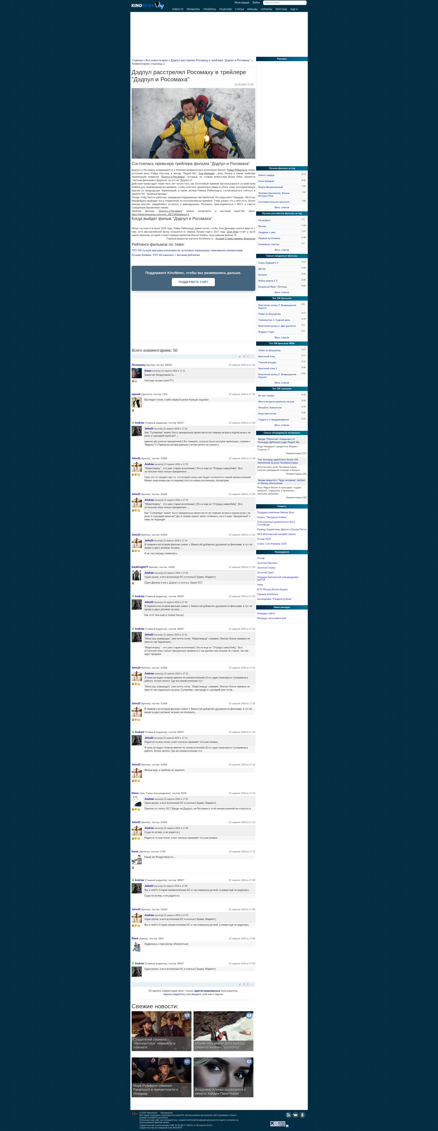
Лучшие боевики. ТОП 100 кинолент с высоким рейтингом (166, 254)
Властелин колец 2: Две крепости (277, 326)
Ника (260, 584)
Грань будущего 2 (268, 262)
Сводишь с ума (266, 232)
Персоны (281, 9)
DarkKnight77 (140, 567)
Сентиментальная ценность (274, 201)
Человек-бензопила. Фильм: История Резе (274, 194)
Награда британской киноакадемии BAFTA (277, 578)
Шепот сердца (266, 175)
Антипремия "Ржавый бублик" (274, 599)
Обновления (166, 1113)
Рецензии (225, 9)
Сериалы (266, 9)
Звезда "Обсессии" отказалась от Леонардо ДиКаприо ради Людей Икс (279, 440)
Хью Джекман (206, 173)
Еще (293, 9)
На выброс (264, 220)
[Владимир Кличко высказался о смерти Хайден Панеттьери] (223, 1077)
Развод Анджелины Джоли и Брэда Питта (281, 529)
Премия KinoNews (267, 594)
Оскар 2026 (264, 539)
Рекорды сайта (266, 613)
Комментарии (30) (296, 497)
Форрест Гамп (266, 332)
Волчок (262, 226)
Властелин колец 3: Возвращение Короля (277, 306)
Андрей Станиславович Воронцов (235, 238)
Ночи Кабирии (266, 181)
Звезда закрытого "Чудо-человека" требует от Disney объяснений (282, 482)
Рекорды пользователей (271, 618)
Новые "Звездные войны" (272, 517)
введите (196, 994)
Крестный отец (266, 356)
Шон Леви (233, 231)
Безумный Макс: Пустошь (272, 286)
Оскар (261, 558)
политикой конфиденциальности (202, 1120)
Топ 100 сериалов (282, 388)
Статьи (239, 9)
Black (135, 938)
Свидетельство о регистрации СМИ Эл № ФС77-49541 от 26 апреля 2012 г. (176, 1125)
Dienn (135, 793)
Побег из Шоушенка (269, 314)
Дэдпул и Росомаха (172, 176)
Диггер (262, 268)
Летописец (138, 364)
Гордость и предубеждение (273, 419)
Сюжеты (281, 506)
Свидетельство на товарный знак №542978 (160, 1128)
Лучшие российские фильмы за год (282, 213)
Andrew (139, 422)
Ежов (148, 370)
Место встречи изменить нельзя (276, 401)
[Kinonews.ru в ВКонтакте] (295, 1115)
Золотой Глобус (266, 567)
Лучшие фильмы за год (282, 168)
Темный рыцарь (267, 362)
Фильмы (252, 9)
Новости (177, 9)
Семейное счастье (268, 244)
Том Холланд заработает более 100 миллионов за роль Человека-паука (278, 461)
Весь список (282, 207)
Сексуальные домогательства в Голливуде (276, 523)
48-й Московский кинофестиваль (276, 534)
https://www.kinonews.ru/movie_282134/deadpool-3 (160, 214)
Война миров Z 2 (267, 280)
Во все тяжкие (266, 395)
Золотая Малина (267, 563)
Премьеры (193, 9)
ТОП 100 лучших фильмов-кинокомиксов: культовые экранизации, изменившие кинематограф (187, 250)
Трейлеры (209, 9)
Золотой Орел (265, 572)
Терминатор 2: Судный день (274, 320)
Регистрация (242, 2)
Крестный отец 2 (267, 368)
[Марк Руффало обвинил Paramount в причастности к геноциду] (161, 1077)
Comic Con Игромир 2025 (272, 543)
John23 (149, 428)
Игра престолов (267, 413)
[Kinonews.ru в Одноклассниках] (302, 1115)
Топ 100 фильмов (282, 298)
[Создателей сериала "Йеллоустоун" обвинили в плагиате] (161, 1031)
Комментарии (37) (296, 453)
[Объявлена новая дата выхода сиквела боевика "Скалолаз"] (223, 1031)
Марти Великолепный (270, 187)
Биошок (262, 274)
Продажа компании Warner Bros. (276, 512)
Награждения (282, 552)
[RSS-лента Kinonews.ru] (288, 1115)
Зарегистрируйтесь (174, 994)
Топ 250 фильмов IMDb (282, 343)
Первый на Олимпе (269, 238)
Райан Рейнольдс (237, 169)
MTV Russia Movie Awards (272, 589)
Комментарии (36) (296, 473)
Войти (256, 2)
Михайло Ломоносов (270, 407)
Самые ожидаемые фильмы (282, 256)
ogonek (136, 394)
